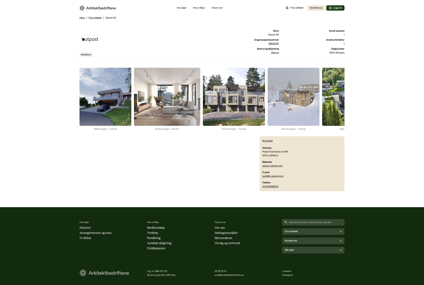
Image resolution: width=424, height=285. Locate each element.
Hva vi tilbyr (199, 7)
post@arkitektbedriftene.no (229, 275)
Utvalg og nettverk (227, 243)
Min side (289, 249)
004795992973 (270, 186)
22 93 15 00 (221, 271)
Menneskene (223, 238)
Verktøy (152, 233)
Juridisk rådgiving (159, 243)
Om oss (220, 228)
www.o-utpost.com (272, 165)
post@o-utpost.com (273, 176)
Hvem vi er (217, 7)
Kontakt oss (316, 7)
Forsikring (154, 238)
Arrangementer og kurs (95, 233)
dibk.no (275, 52)
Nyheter (85, 228)
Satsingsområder (226, 233)
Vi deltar (85, 238)
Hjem (82, 17)
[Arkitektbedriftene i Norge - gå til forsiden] (98, 8)
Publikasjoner (156, 248)
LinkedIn (286, 271)
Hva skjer (181, 7)
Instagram (287, 275)
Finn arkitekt (297, 7)
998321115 (273, 43)
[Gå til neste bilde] (340, 99)
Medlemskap (156, 228)
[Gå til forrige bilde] (84, 99)
